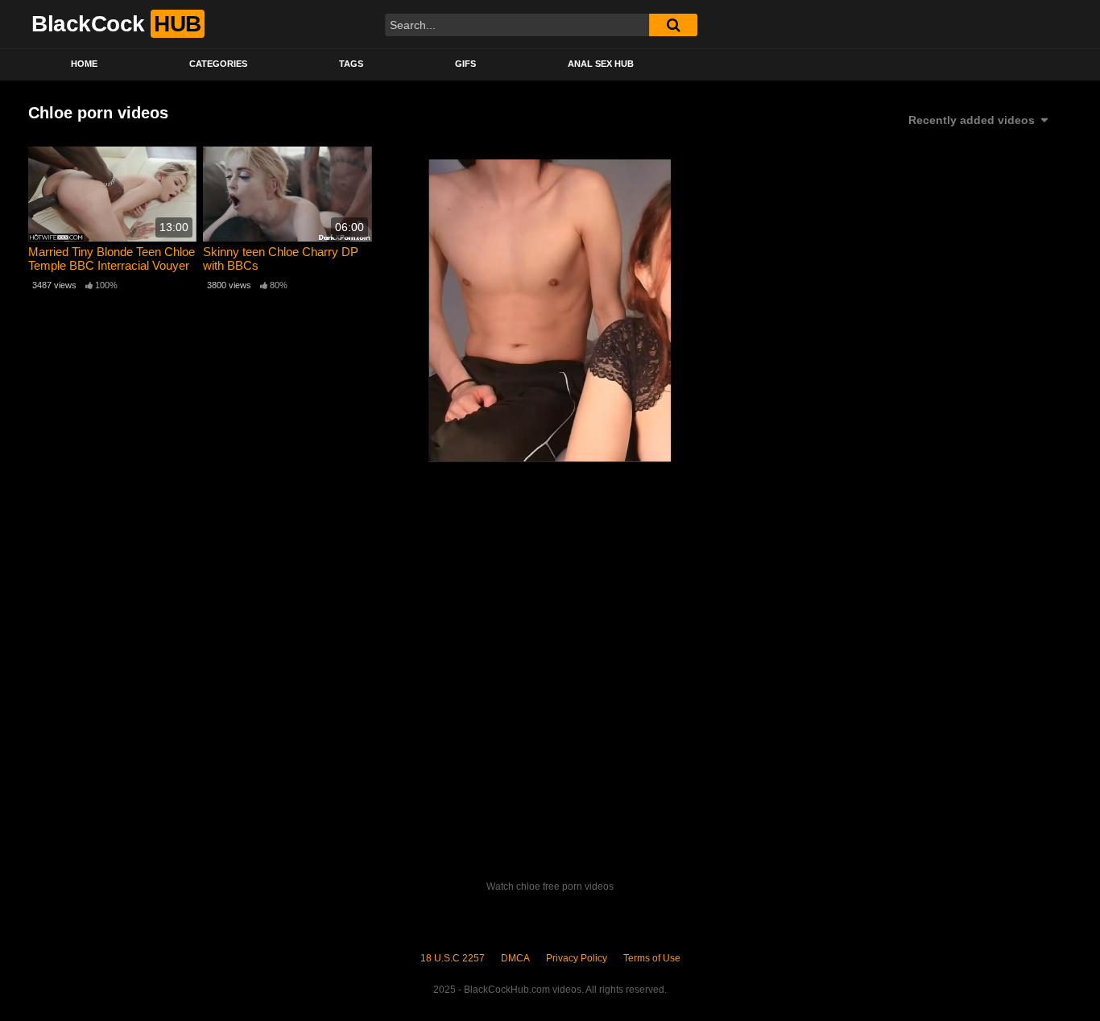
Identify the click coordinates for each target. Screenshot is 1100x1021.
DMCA (515, 958)
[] (673, 25)
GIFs (465, 63)
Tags (351, 63)
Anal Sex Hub (601, 63)
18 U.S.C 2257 (452, 958)
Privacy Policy (576, 958)
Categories (218, 63)
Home (84, 63)
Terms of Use (651, 958)
